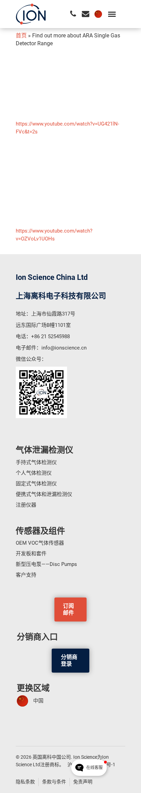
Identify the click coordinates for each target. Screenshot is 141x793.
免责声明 (82, 781)
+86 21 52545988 (50, 336)
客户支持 (26, 575)
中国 (38, 701)
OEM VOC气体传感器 (40, 543)
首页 (21, 35)
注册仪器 (26, 505)
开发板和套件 (31, 554)
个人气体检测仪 (34, 473)
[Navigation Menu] (112, 14)
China (98, 14)
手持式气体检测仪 (36, 462)
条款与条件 (54, 781)
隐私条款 (25, 781)
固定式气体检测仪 (36, 484)
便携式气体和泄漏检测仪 (44, 494)
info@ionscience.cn (64, 348)
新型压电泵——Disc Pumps (46, 564)
